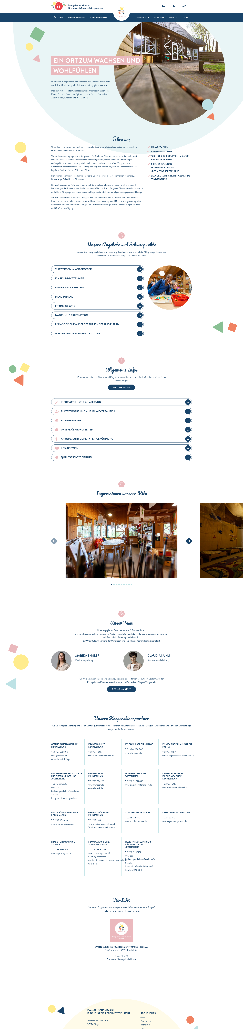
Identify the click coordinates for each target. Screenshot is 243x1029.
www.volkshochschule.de (136, 821)
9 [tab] (131, 584)
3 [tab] (116, 584)
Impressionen (142, 17)
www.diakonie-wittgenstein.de (138, 784)
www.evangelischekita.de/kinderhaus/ (178, 755)
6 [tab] (124, 584)
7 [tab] (126, 584)
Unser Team (159, 17)
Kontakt (185, 17)
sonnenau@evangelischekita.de (122, 959)
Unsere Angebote (76, 17)
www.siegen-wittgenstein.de (174, 821)
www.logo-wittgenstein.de (62, 853)
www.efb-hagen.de (133, 753)
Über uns (58, 17)
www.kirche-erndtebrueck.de (101, 755)
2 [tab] (114, 584)
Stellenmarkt (121, 689)
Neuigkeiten (121, 387)
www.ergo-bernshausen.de (62, 824)
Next (189, 541)
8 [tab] (129, 584)
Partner (173, 17)
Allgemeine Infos (98, 17)
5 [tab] (121, 584)
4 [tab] (119, 584)
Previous (54, 541)
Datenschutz (146, 1021)
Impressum (145, 1024)
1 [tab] (111, 584)
